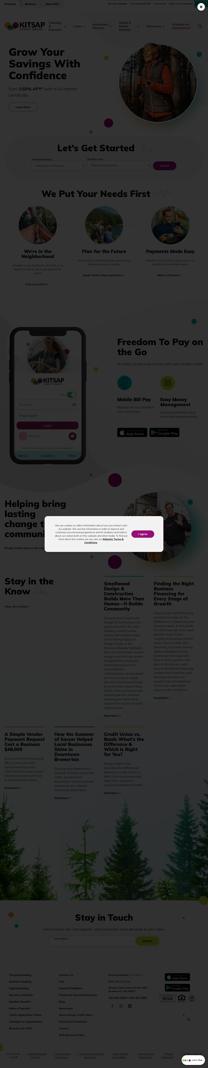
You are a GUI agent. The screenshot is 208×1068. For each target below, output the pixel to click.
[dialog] (104, 534)
